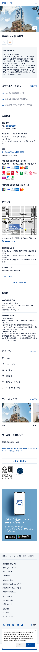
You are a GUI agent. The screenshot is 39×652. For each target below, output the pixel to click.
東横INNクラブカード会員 (11, 588)
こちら (21, 527)
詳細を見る (33, 86)
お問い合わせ (7, 604)
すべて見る (33, 351)
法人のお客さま (7, 596)
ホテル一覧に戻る (19, 461)
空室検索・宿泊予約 (9, 564)
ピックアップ (7, 572)
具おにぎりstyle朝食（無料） (15, 152)
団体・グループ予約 (9, 568)
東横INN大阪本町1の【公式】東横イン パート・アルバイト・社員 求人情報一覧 (19, 449)
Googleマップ (10, 241)
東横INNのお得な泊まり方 (11, 584)
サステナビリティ (8, 616)
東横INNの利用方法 (9, 592)
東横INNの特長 (7, 580)
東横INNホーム (6, 556)
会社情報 (5, 609)
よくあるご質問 (7, 600)
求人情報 (5, 612)
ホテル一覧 (17, 556)
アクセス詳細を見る (20, 282)
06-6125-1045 (11, 126)
